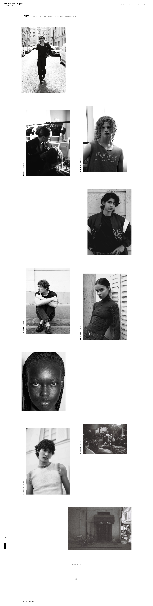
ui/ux (74, 16)
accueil (122, 4)
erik (29, 490)
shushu (26, 407)
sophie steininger (13, 3)
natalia (87, 335)
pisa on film (74, 546)
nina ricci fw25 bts (35, 172)
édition (35, 16)
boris (25, 89)
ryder (30, 330)
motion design (59, 16)
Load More (76, 564)
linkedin (5, 533)
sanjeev (92, 251)
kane (87, 168)
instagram (5, 538)
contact (138, 4)
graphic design (42, 16)
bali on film (89, 450)
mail (5, 529)
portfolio (129, 4)
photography (68, 16)
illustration (51, 16)
